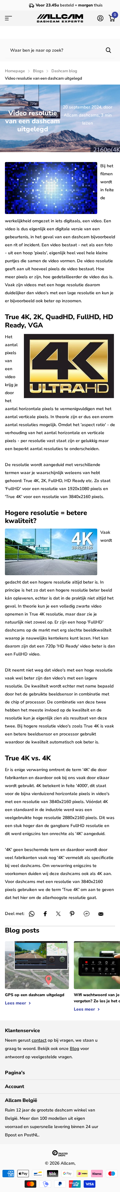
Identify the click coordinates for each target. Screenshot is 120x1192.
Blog (74, 1048)
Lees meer (16, 1003)
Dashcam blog (64, 71)
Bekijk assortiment (8, 18)
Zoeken (108, 50)
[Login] (100, 18)
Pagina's (15, 1072)
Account (14, 1086)
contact (39, 1040)
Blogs (38, 71)
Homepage (15, 71)
